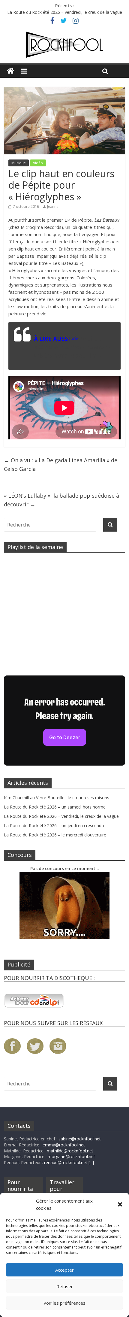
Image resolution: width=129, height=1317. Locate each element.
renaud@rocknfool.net (65, 1162)
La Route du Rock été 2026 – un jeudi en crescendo (54, 825)
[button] (120, 1204)
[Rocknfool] (64, 44)
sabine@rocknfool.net (79, 1139)
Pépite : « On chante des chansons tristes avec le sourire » (72, 347)
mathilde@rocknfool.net (70, 1151)
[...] (91, 1162)
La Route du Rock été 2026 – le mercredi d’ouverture (55, 835)
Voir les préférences (65, 1303)
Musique (18, 162)
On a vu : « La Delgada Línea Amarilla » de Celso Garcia (60, 464)
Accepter (64, 1270)
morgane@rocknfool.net (71, 1156)
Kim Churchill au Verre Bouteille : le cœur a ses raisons (56, 797)
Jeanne (52, 206)
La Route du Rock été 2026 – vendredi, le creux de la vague (64, 12)
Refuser (64, 1286)
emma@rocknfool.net (64, 1145)
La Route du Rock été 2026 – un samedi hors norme (55, 807)
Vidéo (38, 162)
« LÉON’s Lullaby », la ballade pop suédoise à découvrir (61, 500)
